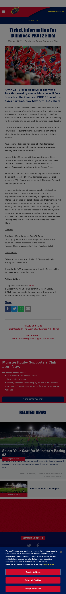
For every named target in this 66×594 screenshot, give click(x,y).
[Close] (61, 552)
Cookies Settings (33, 572)
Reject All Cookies (33, 580)
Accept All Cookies (33, 589)
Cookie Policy (48, 564)
